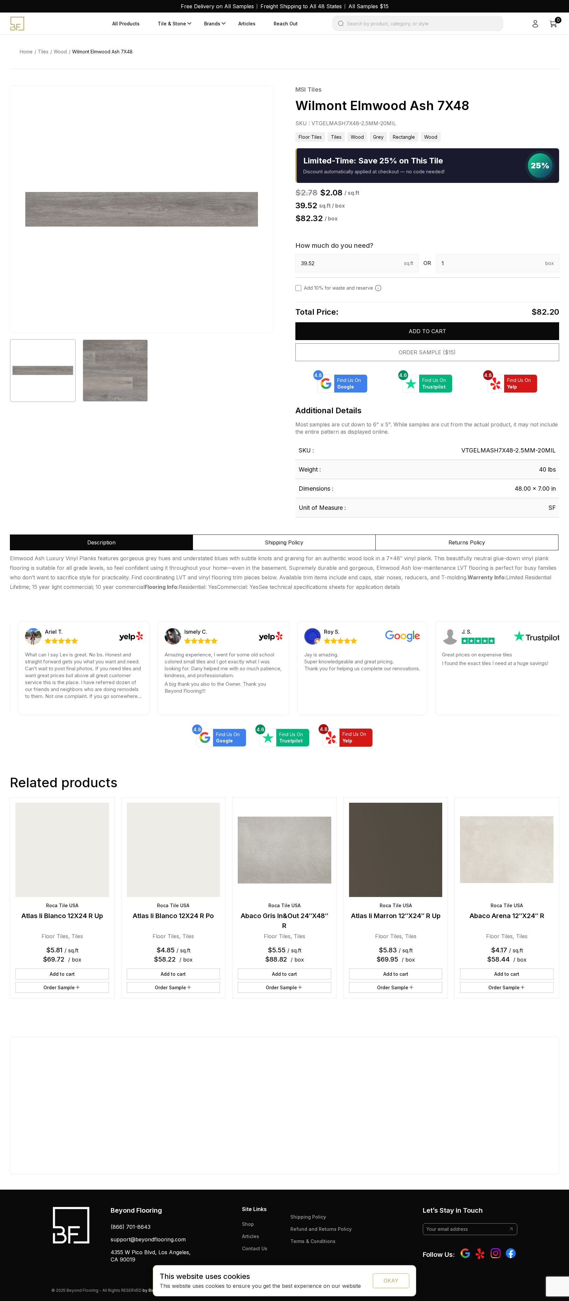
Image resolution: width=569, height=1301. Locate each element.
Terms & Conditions (313, 1241)
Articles (247, 23)
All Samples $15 (368, 6)
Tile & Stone (172, 23)
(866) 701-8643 (130, 1227)
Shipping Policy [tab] (284, 542)
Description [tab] (101, 542)
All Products (126, 23)
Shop (248, 1224)
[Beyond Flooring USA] (17, 23)
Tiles (43, 51)
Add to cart (427, 331)
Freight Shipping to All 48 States (301, 6)
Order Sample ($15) (427, 352)
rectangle (404, 137)
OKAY (391, 1280)
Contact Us (254, 1248)
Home (26, 51)
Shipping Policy (308, 1217)
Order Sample (59, 987)
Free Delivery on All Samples (217, 6)
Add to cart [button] (62, 974)
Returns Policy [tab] (466, 542)
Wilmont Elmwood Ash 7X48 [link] (102, 51)
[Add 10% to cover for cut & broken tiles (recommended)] (378, 288)
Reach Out (286, 23)
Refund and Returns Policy (321, 1229)
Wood (60, 51)
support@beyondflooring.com (148, 1239)
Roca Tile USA (62, 905)
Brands (212, 23)
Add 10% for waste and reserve (338, 288)
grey (378, 137)
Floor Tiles (310, 137)
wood (430, 137)
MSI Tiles (308, 89)
